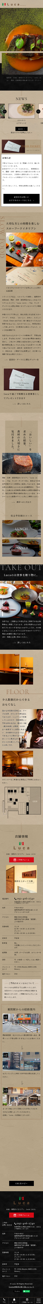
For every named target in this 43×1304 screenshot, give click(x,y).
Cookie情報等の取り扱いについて (21, 1287)
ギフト (14, 1302)
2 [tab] (2, 607)
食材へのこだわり (24, 502)
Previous (5, 111)
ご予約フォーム (23, 860)
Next (38, 111)
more (21, 129)
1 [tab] (2, 600)
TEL (4, 1302)
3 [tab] (2, 613)
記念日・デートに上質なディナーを (24, 359)
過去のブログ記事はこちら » (21, 132)
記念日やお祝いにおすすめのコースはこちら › (21, 199)
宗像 (21, 123)
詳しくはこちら (24, 403)
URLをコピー (21, 1183)
